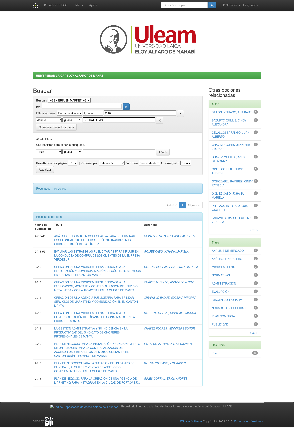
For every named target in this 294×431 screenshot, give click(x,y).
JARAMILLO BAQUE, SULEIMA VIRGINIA (170, 298)
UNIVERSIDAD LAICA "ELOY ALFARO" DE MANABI (70, 76)
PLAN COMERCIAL (224, 316)
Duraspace (241, 421)
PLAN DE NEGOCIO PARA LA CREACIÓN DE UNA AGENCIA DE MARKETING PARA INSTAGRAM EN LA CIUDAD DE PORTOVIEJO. (97, 380)
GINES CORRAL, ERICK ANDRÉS (165, 378)
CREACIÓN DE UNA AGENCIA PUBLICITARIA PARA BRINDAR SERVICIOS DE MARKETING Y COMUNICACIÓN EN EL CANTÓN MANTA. (96, 302)
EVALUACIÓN (220, 292)
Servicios (231, 5)
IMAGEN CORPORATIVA (227, 300)
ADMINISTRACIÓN (224, 283)
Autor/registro (170, 163)
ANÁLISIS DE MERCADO (228, 251)
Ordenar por (89, 163)
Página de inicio (57, 5)
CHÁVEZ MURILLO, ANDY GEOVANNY (168, 282)
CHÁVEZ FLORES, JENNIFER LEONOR (169, 328)
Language (249, 5)
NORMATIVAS (221, 275)
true (214, 353)
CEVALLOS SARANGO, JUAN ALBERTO (169, 236)
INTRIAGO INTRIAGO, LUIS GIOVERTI (168, 344)
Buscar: (41, 100)
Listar (77, 5)
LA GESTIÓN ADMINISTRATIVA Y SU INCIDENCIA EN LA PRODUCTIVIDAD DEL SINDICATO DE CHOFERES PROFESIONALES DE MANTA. (91, 332)
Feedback (256, 421)
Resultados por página (51, 163)
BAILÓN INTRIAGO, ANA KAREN (165, 363)
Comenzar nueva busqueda (56, 127)
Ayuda (93, 5)
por (38, 106)
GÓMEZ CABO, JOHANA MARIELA (166, 251)
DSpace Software (191, 421)
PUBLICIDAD (220, 324)
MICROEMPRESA (223, 267)
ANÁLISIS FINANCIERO (227, 259)
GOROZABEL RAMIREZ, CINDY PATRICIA (171, 267)
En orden (131, 163)
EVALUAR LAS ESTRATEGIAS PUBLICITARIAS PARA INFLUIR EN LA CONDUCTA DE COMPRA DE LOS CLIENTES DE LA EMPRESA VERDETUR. (97, 255)
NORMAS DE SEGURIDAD (229, 308)
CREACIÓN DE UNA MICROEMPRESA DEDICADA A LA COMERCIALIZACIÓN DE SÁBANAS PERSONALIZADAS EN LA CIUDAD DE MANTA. (94, 317)
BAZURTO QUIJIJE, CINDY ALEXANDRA (170, 313)
